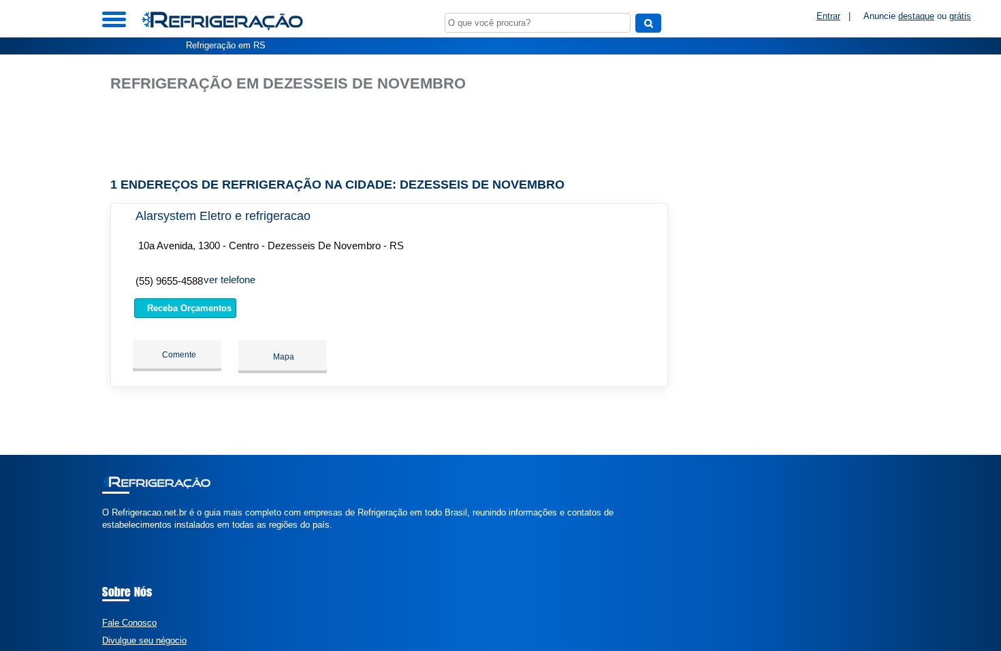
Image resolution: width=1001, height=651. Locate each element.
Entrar (828, 16)
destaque (916, 16)
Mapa (282, 357)
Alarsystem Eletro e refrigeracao (223, 216)
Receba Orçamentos (188, 308)
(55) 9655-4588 (169, 281)
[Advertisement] (396, 135)
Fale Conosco (129, 623)
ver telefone (229, 279)
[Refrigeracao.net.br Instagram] (117, 536)
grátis (960, 16)
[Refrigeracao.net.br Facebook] (105, 536)
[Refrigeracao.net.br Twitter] (111, 536)
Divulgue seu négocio (144, 640)
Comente (178, 355)
